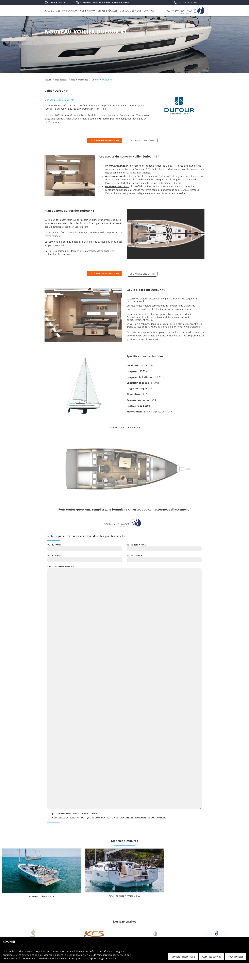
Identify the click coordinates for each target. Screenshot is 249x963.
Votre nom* (54, 544)
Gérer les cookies (211, 956)
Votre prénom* (56, 555)
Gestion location (66, 10)
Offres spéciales (107, 10)
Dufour (95, 79)
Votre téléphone (136, 544)
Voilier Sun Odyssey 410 (124, 896)
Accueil (49, 10)
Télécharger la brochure (104, 140)
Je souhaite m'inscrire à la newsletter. (74, 813)
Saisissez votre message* (61, 566)
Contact (149, 10)
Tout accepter (235, 956)
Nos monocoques (79, 79)
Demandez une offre (142, 140)
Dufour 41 (107, 79)
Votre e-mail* (134, 555)
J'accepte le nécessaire (183, 956)
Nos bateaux (87, 10)
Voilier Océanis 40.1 (41, 896)
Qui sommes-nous (130, 10)
